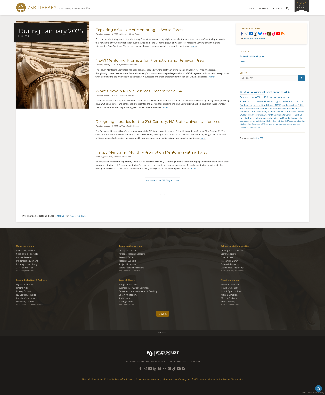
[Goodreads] (269, 34)
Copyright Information (232, 250)
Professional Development (252, 56)
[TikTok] (274, 34)
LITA (265, 97)
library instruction (278, 124)
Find (250, 8)
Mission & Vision (229, 298)
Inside (243, 61)
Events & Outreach (230, 284)
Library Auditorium (128, 294)
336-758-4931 (78, 215)
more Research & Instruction (129, 271)
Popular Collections (25, 298)
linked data (280, 115)
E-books (292, 111)
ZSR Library (42, 7)
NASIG (278, 105)
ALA (243, 91)
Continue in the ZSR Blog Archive (162, 180)
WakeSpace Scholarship (232, 267)
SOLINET (298, 115)
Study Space (124, 298)
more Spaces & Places (127, 305)
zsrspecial (243, 127)
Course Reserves (24, 257)
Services (262, 8)
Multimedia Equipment (27, 260)
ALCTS (252, 127)
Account (276, 8)
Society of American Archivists (274, 111)
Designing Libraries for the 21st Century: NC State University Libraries (157, 121)
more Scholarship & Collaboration (234, 271)
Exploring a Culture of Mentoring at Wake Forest (139, 30)
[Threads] (255, 34)
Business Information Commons (134, 287)
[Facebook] (242, 34)
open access (244, 121)
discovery (288, 124)
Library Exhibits (23, 291)
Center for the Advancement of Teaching (138, 291)
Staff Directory (228, 301)
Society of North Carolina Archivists (288, 118)
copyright (253, 121)
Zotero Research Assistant (131, 267)
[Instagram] (246, 34)
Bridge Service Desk (128, 284)
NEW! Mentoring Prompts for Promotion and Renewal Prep (149, 60)
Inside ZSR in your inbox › (255, 38)
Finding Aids (22, 287)
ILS (248, 127)
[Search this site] (287, 8)
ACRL (258, 97)
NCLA (286, 97)
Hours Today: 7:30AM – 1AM (72, 8)
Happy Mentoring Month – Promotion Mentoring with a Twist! (151, 152)
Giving (301, 5)
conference (259, 115)
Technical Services (269, 108)
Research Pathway (229, 260)
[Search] (301, 78)
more (193, 46)
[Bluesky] (260, 34)
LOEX (273, 115)
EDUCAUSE (296, 124)
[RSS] (283, 34)
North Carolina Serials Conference (253, 118)
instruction (262, 101)
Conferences (274, 92)
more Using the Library (24, 271)
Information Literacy (264, 105)
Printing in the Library (26, 264)
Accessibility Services (26, 250)
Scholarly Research (230, 264)
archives (286, 101)
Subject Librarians (127, 264)
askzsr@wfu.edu (180, 361)
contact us (59, 215)
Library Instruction (127, 250)
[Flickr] (265, 34)
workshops (290, 115)
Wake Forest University (162, 353)
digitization (261, 121)
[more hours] (88, 8)
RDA (258, 111)
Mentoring (271, 118)
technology (275, 97)
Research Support (127, 260)
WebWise (268, 124)
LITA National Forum (288, 108)
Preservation (247, 101)
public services (289, 105)
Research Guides (126, 257)
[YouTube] (278, 34)
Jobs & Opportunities (231, 291)
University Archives (25, 301)
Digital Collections (24, 284)
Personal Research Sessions (132, 253)
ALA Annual (256, 92)
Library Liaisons (228, 253)
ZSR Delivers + (24, 267)
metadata (244, 111)
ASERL (252, 111)
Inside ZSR (245, 51)
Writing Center (126, 301)
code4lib (257, 127)
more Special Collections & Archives (29, 305)
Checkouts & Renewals (27, 253)
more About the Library (229, 305)
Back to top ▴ (162, 332)
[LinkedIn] (251, 34)
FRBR (251, 115)
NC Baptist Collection (26, 294)
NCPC (263, 124)
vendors (300, 111)
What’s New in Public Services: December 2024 (138, 91)
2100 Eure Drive (142, 361)
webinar (267, 115)
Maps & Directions (230, 294)
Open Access (227, 257)
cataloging (275, 101)
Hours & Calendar (229, 287)
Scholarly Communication (275, 121)
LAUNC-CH (244, 115)
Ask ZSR (162, 313)
